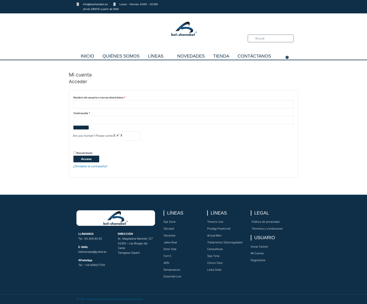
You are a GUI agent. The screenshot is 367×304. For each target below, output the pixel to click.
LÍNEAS (155, 56)
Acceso (86, 159)
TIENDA (221, 56)
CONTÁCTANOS (254, 56)
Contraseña (89, 113)
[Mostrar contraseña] (81, 127)
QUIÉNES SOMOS (121, 56)
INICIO (87, 56)
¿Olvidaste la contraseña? (90, 166)
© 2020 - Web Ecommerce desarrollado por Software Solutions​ (109, 299)
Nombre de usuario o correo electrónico (106, 97)
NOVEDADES (191, 56)
